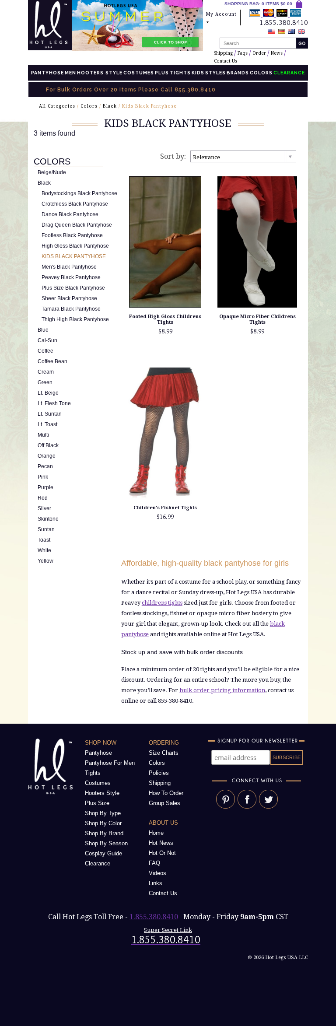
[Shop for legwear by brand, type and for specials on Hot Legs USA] (52, 794)
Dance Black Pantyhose (70, 214)
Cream (46, 372)
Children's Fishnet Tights (165, 508)
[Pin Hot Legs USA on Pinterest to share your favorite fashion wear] (225, 806)
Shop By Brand (104, 833)
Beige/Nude (52, 172)
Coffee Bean (52, 361)
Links (155, 883)
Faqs (243, 53)
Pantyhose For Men (110, 763)
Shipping (223, 53)
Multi (43, 435)
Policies (159, 773)
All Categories (57, 106)
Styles (215, 72)
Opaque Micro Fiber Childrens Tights (257, 319)
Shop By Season (106, 843)
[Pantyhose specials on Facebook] (247, 806)
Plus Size (97, 803)
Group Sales (164, 803)
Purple (45, 487)
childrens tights (162, 602)
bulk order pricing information (222, 690)
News (277, 53)
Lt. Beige (48, 393)
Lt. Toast (47, 424)
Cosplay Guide (103, 853)
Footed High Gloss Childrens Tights (165, 319)
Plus (162, 72)
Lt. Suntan (50, 414)
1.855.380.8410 (154, 917)
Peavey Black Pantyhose (71, 277)
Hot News (161, 843)
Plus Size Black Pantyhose (73, 288)
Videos (157, 873)
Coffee (45, 351)
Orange (47, 456)
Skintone (48, 519)
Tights (180, 72)
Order (259, 53)
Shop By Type (103, 813)
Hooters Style (99, 72)
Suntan (46, 529)
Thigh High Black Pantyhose (75, 319)
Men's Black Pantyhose (69, 267)
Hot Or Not (162, 853)
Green (45, 382)
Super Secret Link (168, 930)
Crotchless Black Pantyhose (75, 204)
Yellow (45, 561)
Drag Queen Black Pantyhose (77, 225)
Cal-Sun (47, 340)
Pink (43, 477)
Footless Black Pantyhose (72, 235)
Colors (261, 72)
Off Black (48, 445)
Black (110, 106)
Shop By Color (103, 823)
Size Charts (163, 752)
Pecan (45, 466)
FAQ (154, 863)
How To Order (166, 793)
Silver (44, 508)
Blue (43, 330)
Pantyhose (47, 72)
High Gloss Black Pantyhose (75, 246)
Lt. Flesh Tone (54, 403)
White (44, 550)
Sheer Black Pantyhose (69, 298)
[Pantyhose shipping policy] (275, 14)
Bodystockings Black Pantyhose (79, 193)
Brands (238, 72)
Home (156, 833)
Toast (44, 540)
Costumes (138, 72)
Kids (198, 72)
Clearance (97, 863)
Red (43, 498)
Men (70, 72)
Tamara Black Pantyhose (71, 309)
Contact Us (225, 61)
